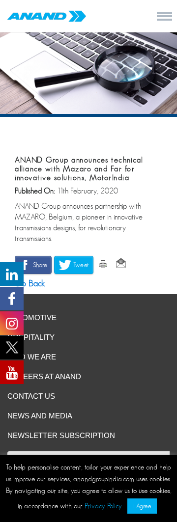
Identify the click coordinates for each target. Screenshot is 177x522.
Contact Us (31, 396)
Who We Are (31, 357)
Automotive (32, 317)
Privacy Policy (103, 505)
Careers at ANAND (44, 376)
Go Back (28, 283)
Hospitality (31, 337)
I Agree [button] (142, 506)
